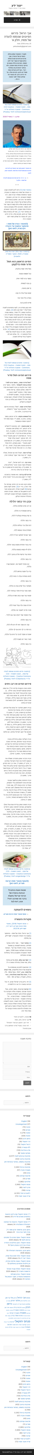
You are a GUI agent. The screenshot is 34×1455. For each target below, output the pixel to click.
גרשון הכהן (26, 1139)
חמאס (23, 1307)
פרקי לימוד (26, 1187)
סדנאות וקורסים (25, 1176)
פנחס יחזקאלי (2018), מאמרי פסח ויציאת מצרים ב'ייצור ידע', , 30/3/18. (16, 926)
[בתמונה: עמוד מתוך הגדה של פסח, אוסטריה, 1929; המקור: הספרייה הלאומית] (17, 254)
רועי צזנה (15, 1325)
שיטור (22, 1327)
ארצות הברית (22, 1304)
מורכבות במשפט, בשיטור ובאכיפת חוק (17, 1162)
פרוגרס (12, 1322)
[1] (21, 190)
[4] (9, 329)
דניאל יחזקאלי (25, 1144)
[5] (17, 487)
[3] (12, 310)
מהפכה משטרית (18, 1310)
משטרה (23, 1313)
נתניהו (21, 1316)
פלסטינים (11, 1318)
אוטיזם (28, 1130)
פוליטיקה (27, 1182)
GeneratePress (7, 1452)
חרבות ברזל (18, 1307)
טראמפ (12, 1307)
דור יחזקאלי (26, 1141)
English (24, 1121)
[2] (19, 212)
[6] (26, 489)
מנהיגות (28, 1313)
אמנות (28, 1136)
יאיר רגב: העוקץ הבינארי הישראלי (18, 1023)
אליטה (28, 1301)
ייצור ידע (17, 5)
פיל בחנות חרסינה (18, 1318)
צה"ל (8, 1322)
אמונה (27, 1017)
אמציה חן (8, 1301)
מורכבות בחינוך (25, 1159)
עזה (6, 1315)
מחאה (11, 1310)
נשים (28, 1173)
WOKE (28, 1298)
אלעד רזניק (15, 1300)
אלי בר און (9, 1298)
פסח (16, 1020)
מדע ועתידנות (25, 1150)
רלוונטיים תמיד (19, 1017)
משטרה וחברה (25, 1170)
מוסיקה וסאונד (25, 1153)
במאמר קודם (26, 190)
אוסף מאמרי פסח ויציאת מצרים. (14, 914)
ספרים (28, 1179)
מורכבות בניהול (25, 1167)
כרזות (25, 1310)
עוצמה (9, 1315)
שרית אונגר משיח (24, 1196)
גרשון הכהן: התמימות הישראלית (19, 1250)
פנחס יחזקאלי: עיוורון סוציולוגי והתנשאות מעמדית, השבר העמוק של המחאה (17, 1276)
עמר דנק (28, 1318)
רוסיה (20, 1324)
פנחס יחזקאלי (25, 1184)
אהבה (28, 1127)
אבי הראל (25, 1020)
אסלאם (28, 1304)
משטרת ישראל (14, 1313)
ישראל (28, 1310)
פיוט (20, 1020)
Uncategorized (21, 1124)
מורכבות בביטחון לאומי (22, 1156)
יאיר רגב (6, 1307)
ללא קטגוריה (26, 1147)
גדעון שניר (15, 1304)
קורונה (28, 1190)
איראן (15, 1298)
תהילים (10, 1327)
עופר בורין (14, 1316)
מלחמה (7, 1310)
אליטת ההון (23, 1301)
